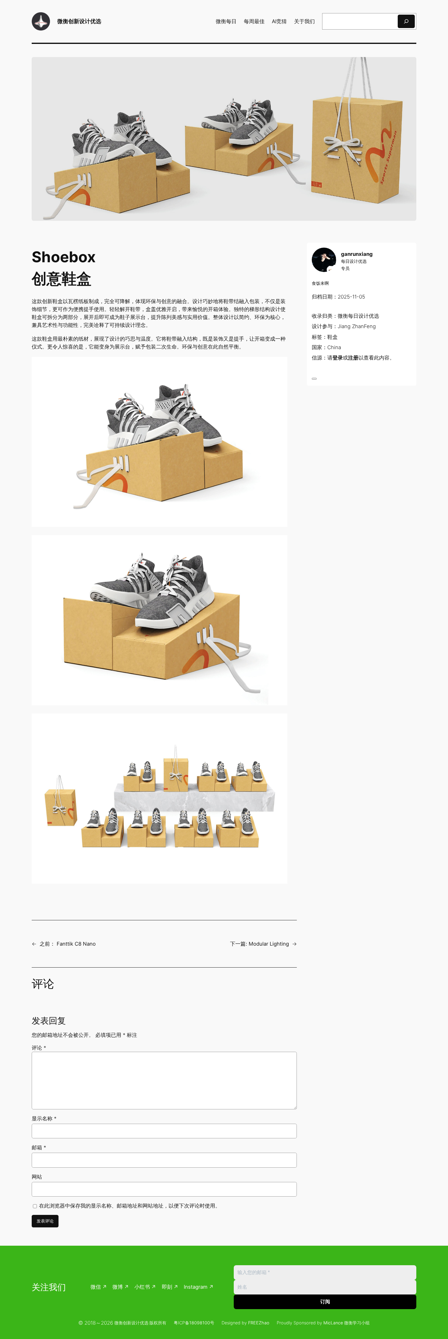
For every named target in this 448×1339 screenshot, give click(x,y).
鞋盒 (332, 337)
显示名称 (44, 1118)
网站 (37, 1177)
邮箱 (39, 1147)
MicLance (333, 1322)
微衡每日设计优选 (358, 316)
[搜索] (406, 21)
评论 (39, 1048)
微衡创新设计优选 (79, 21)
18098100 (199, 1322)
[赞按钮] (314, 379)
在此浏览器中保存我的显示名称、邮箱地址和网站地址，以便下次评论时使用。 (129, 1206)
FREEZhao (258, 1322)
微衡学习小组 (357, 1322)
